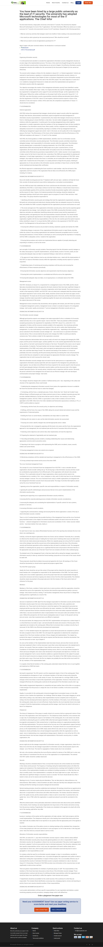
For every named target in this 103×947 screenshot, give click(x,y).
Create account (58, 935)
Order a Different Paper (58, 909)
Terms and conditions (38, 938)
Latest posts (57, 938)
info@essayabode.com (81, 930)
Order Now (56, 930)
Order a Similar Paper (42, 909)
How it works (56, 2)
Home (48, 2)
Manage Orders (58, 933)
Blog (72, 2)
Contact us (65, 2)
